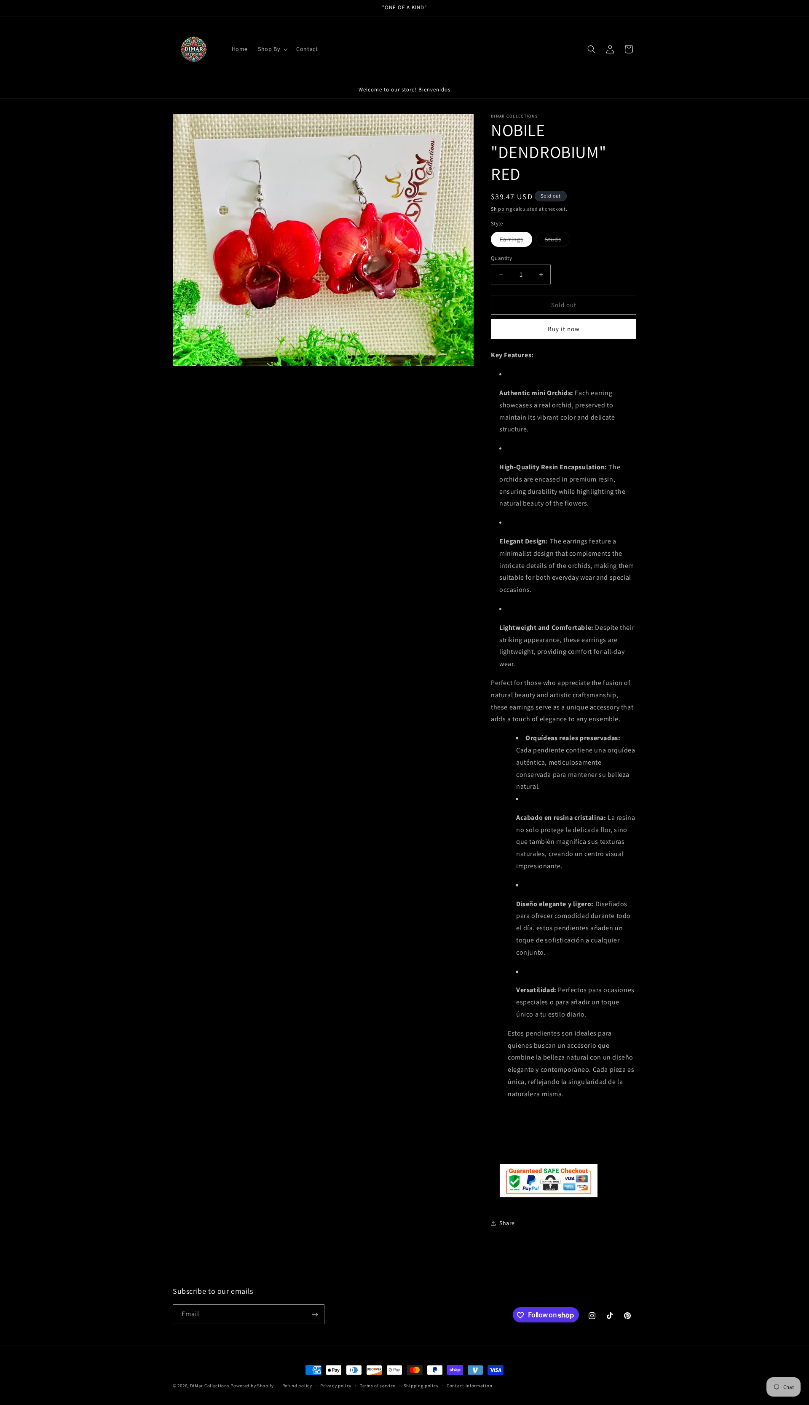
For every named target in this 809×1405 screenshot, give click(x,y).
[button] (272, 49)
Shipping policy (421, 1385)
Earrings (516, 241)
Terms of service (377, 1385)
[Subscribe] (314, 1315)
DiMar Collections (210, 1386)
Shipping (501, 209)
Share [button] (507, 1223)
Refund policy (297, 1385)
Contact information (469, 1385)
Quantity (501, 258)
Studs (557, 241)
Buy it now (564, 329)
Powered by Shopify (252, 1386)
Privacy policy (335, 1385)
